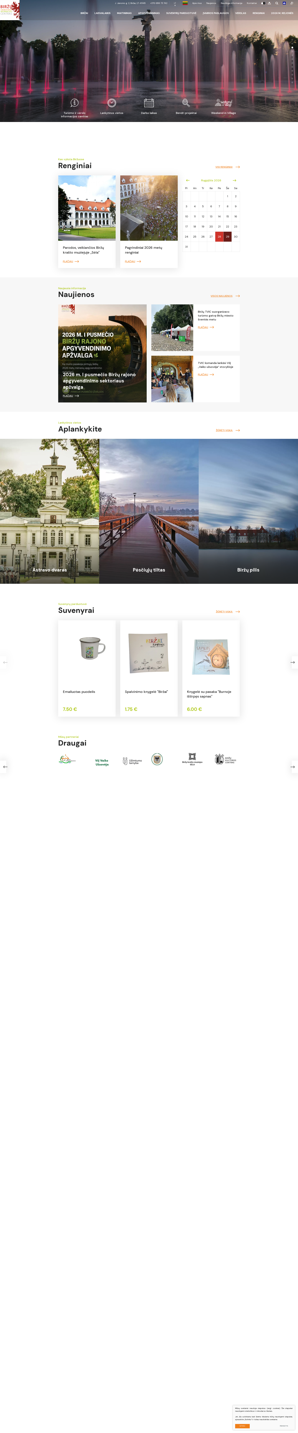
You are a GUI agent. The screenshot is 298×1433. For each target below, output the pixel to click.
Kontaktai (252, 3)
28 (219, 237)
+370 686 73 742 (158, 3)
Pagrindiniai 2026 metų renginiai (143, 250)
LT (175, 3)
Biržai (84, 13)
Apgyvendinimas (149, 13)
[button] (292, 40)
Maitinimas (124, 13)
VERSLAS (240, 13)
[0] (262, 3)
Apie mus (197, 3)
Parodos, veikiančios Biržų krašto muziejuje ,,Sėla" (83, 250)
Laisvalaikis (103, 13)
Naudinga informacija (231, 3)
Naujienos (211, 3)
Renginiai (259, 13)
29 (227, 237)
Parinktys (284, 1426)
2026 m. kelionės (282, 13)
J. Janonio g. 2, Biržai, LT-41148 (130, 3)
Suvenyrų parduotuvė (181, 13)
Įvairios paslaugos (216, 13)
